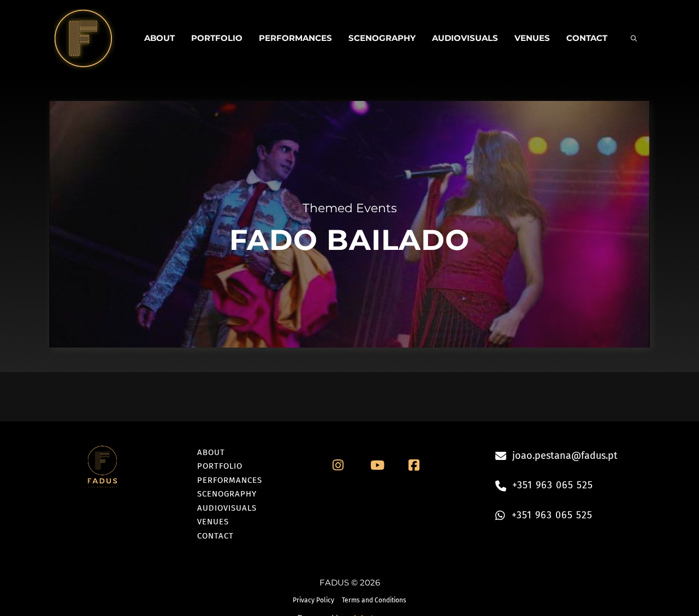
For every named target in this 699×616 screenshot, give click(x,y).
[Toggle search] (633, 38)
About (159, 38)
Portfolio (216, 38)
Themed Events (350, 208)
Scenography (382, 38)
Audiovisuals (465, 38)
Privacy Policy (313, 600)
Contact (586, 38)
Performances (295, 38)
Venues (532, 38)
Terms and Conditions (374, 600)
